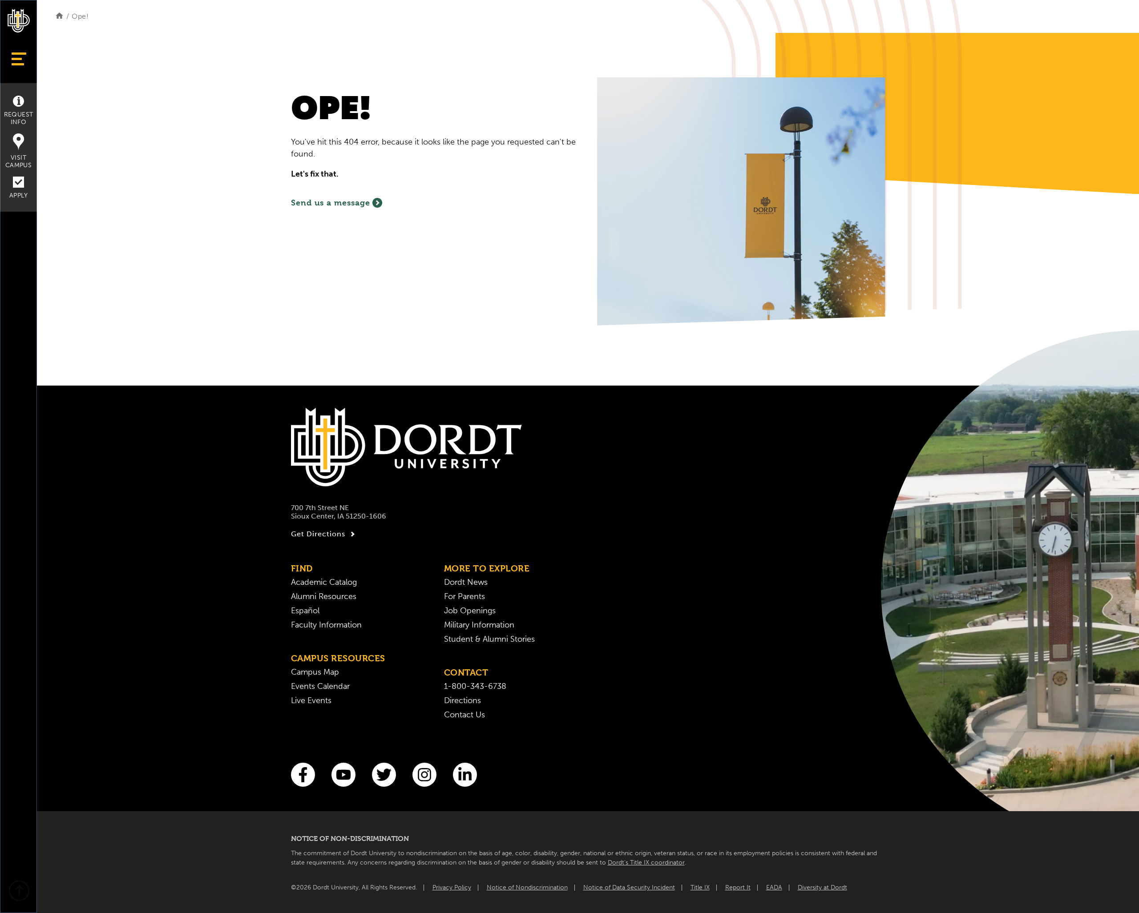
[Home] (59, 16)
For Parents (464, 596)
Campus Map (315, 672)
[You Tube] (343, 775)
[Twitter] (384, 775)
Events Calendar (320, 686)
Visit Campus (18, 161)
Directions (462, 700)
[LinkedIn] (465, 775)
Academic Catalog (324, 582)
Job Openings (470, 610)
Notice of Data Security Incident (629, 887)
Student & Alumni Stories (489, 639)
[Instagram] (424, 775)
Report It (738, 887)
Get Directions (318, 534)
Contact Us (464, 715)
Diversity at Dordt (822, 887)
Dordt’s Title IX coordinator (646, 862)
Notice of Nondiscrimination (527, 887)
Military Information (479, 625)
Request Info (18, 118)
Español (305, 610)
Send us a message (330, 202)
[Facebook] (303, 775)
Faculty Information (326, 625)
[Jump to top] (19, 892)
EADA (774, 887)
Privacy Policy (451, 887)
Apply (18, 195)
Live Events (311, 700)
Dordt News (466, 582)
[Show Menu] (18, 59)
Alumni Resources (323, 596)
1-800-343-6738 (475, 686)
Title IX (700, 887)
